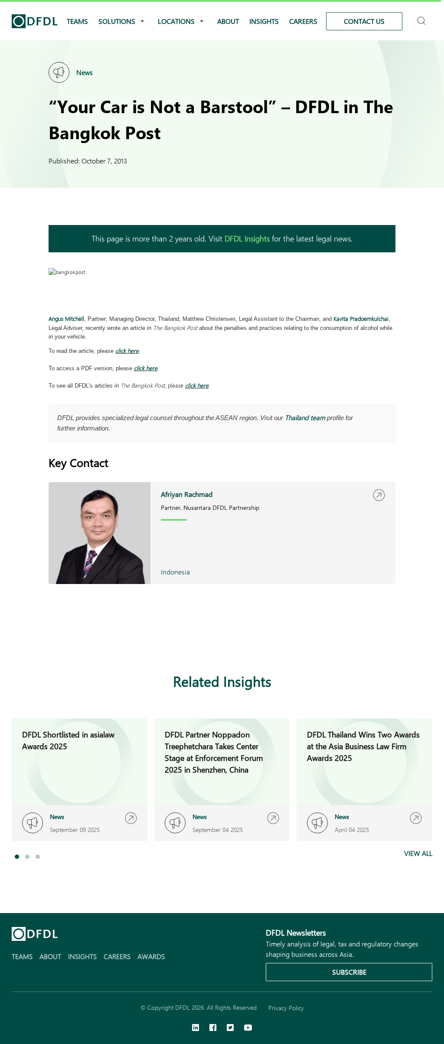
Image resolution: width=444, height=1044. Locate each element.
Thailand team (305, 417)
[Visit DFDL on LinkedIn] (195, 1028)
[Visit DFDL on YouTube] (248, 1028)
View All (418, 853)
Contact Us (364, 21)
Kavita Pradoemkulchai (360, 318)
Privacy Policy (286, 1008)
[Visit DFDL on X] (230, 1028)
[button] (17, 856)
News (84, 72)
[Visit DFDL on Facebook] (212, 1028)
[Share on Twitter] (88, 639)
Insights (264, 21)
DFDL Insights (247, 238)
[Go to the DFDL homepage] (35, 21)
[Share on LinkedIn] (54, 639)
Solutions (116, 21)
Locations (176, 21)
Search (422, 17)
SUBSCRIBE (349, 971)
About (228, 21)
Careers (303, 21)
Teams (77, 21)
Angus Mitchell (66, 318)
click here (127, 350)
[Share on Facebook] (71, 639)
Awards (151, 956)
